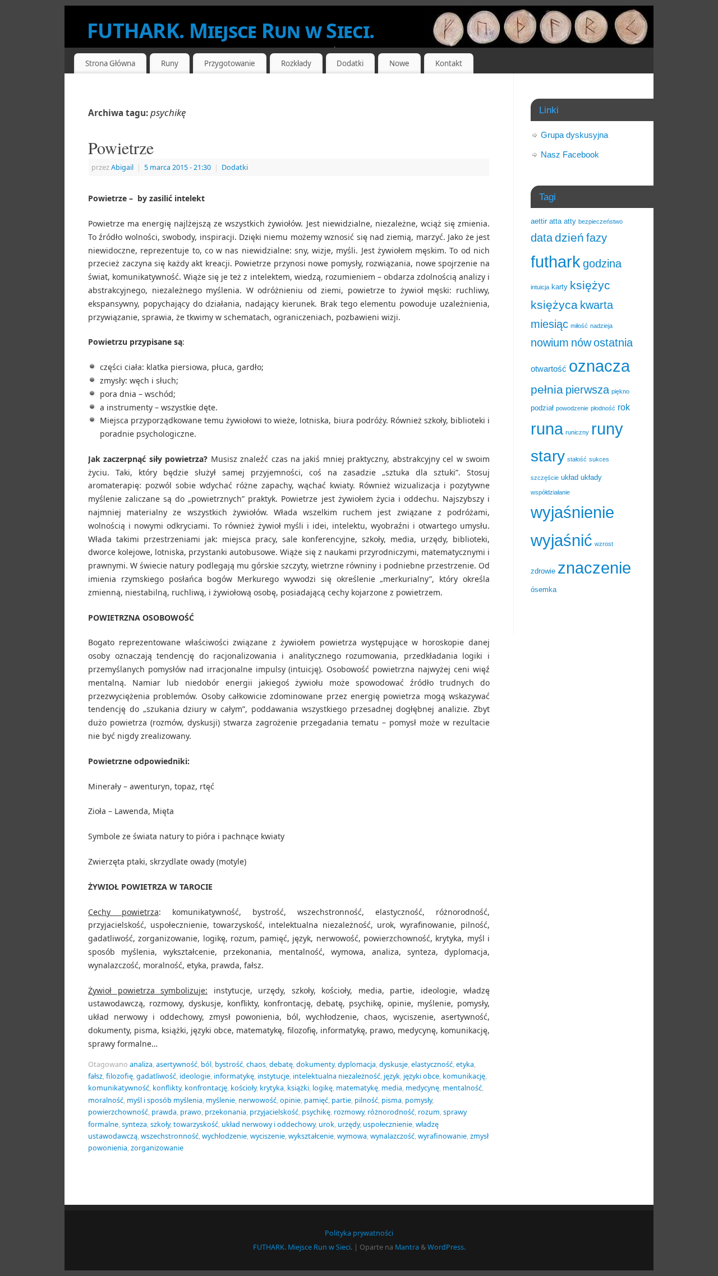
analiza (141, 1064)
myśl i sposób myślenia (164, 1100)
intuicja (540, 287)
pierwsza (587, 389)
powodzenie (572, 408)
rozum (429, 1112)
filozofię (119, 1076)
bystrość (229, 1064)
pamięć (316, 1100)
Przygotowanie (229, 63)
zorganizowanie (157, 1148)
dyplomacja (357, 1064)
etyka (465, 1064)
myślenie (220, 1100)
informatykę (234, 1076)
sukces (599, 459)
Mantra (407, 1247)
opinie (290, 1100)
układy (591, 477)
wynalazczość (392, 1136)
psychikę (316, 1112)
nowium (550, 342)
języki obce (421, 1076)
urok (326, 1124)
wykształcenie (311, 1136)
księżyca (554, 304)
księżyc (590, 285)
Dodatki (235, 167)
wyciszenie (267, 1136)
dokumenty (315, 1064)
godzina (602, 263)
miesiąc (549, 324)
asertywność (176, 1064)
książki (298, 1088)
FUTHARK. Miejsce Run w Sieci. (230, 30)
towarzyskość (195, 1124)
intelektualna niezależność (336, 1076)
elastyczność (432, 1064)
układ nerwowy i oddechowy (268, 1124)
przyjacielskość (274, 1112)
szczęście (545, 477)
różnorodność (391, 1112)
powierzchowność (118, 1112)
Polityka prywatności (359, 1233)
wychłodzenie (224, 1136)
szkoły (160, 1124)
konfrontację (206, 1088)
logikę (322, 1088)
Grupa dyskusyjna (574, 135)
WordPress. (446, 1247)
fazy (596, 238)
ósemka (543, 589)
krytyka (272, 1088)
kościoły (243, 1088)
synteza (134, 1124)
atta (555, 221)
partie (341, 1100)
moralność (105, 1100)
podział (542, 408)
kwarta (596, 305)
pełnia (547, 389)
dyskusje (393, 1064)
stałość (577, 459)
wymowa (352, 1136)
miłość (579, 325)
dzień (569, 237)
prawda (164, 1112)
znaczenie (594, 568)
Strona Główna (110, 63)
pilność (366, 1100)
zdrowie (543, 571)
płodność (603, 408)
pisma (391, 1100)
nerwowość (257, 1100)
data (542, 238)
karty (559, 287)
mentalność (462, 1088)
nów (581, 342)
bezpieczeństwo (600, 221)
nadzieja (601, 325)
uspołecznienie (387, 1124)
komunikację (464, 1076)
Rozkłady (296, 63)
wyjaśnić (561, 540)
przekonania (225, 1112)
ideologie (195, 1076)
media (391, 1088)
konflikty (167, 1088)
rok (624, 407)
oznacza (599, 366)
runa (547, 429)
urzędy (349, 1124)
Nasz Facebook (570, 154)
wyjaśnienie (572, 512)
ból (206, 1064)
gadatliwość (156, 1076)
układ (569, 477)
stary (548, 456)
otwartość (549, 368)
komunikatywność (118, 1088)
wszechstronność (170, 1136)
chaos (256, 1064)
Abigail (122, 167)
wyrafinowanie (442, 1136)
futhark (556, 262)
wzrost (604, 543)
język (392, 1076)
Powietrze (121, 147)
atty (570, 221)
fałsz (95, 1076)
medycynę (422, 1088)
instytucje (273, 1076)
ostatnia (613, 342)
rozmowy (349, 1112)
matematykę (357, 1088)
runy (607, 429)
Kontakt (448, 63)
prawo (190, 1112)
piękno (620, 391)
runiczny (577, 432)
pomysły (418, 1100)
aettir (539, 221)
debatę (281, 1064)
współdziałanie (550, 492)
